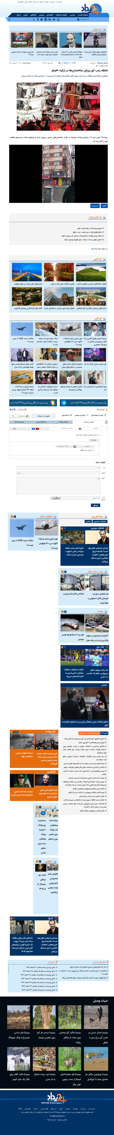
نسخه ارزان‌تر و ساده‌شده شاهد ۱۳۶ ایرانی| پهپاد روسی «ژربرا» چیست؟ (23, 389)
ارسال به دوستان (80, 415)
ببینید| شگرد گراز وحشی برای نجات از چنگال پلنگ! (70, 1038)
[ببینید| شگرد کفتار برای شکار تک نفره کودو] (18, 1059)
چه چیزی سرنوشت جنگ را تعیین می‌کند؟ (22, 53)
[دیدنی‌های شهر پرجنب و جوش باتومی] (27, 272)
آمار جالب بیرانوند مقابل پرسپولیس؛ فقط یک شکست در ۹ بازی (97, 674)
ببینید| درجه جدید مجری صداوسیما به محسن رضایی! (86, 778)
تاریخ (50, 918)
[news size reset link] (71, 63)
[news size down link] (68, 63)
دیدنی (104, 685)
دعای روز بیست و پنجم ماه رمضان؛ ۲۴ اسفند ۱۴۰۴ (38, 986)
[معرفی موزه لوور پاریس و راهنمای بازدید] (59, 296)
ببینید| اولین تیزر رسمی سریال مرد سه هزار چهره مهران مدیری (84, 763)
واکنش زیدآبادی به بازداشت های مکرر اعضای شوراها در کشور (84, 767)
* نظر (103, 478)
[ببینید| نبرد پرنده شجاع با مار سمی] (44, 1059)
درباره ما (52, 2)
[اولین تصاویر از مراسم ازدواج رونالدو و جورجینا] (70, 377)
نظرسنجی (20, 2)
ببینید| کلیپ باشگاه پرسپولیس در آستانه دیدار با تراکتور (86, 792)
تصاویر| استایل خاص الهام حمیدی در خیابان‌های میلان (71, 366)
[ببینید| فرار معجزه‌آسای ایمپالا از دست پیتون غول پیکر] (69, 1059)
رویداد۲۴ (104, 137)
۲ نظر (97, 66)
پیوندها (46, 2)
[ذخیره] (65, 63)
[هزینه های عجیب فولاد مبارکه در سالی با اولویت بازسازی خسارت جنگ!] (72, 537)
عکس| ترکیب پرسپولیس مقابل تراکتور (92, 810)
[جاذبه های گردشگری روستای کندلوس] (27, 296)
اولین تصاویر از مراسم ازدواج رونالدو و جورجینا (71, 388)
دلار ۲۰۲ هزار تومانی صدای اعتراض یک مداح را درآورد (88, 967)
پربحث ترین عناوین (85, 733)
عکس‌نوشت (50, 732)
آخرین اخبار (104, 733)
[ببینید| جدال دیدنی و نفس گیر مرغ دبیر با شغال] (96, 1017)
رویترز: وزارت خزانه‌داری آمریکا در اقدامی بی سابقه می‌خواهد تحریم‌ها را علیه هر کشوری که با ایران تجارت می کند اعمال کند (84, 783)
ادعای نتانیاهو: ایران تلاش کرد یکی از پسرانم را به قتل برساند (84, 738)
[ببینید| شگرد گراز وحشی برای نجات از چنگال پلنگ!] (69, 1017)
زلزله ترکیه (94, 249)
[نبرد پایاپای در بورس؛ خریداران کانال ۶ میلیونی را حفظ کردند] (97, 582)
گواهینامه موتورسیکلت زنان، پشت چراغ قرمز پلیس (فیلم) (95, 53)
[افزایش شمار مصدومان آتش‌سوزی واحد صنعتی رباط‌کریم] (52, 867)
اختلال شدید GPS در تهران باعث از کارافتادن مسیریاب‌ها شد (83, 800)
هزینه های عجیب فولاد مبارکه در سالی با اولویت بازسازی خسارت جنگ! (74, 552)
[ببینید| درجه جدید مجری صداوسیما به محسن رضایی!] (22, 780)
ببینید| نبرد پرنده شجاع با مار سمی (44, 1077)
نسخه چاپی (65, 415)
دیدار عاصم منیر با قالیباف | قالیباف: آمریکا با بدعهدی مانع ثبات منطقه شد (84, 758)
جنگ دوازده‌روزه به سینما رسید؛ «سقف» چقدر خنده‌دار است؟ (47, 341)
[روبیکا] (33, 402)
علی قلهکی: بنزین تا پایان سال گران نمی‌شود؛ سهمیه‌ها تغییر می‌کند (84, 977)
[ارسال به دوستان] (62, 63)
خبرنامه (35, 1109)
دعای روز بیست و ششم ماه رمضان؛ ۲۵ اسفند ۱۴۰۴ (38, 982)
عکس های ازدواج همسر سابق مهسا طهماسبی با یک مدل (22, 366)
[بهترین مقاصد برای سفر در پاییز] (59, 272)
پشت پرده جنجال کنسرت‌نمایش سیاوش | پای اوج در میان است (47, 53)
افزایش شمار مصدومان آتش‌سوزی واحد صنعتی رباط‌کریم (53, 883)
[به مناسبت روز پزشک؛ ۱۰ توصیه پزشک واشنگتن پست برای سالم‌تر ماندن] (40, 813)
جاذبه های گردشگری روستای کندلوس (28, 308)
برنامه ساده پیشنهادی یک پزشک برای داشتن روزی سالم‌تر (53, 830)
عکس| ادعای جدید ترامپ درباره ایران (91, 796)
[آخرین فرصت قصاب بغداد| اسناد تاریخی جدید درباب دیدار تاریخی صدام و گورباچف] (46, 741)
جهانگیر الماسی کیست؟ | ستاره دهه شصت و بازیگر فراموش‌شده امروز (71, 54)
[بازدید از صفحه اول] (105, 415)
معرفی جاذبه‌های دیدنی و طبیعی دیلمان (91, 283)
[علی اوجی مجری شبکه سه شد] (94, 355)
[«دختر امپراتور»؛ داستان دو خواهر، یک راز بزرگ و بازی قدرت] (46, 377)
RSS (20, 1109)
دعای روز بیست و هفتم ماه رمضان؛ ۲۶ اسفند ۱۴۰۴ (38, 978)
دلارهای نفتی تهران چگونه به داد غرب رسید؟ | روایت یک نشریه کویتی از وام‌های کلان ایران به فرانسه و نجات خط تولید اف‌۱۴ (22, 944)
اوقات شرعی (28, 2)
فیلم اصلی (98, 214)
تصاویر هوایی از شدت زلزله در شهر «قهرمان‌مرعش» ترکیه (83, 239)
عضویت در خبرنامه (43, 416)
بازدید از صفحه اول (97, 415)
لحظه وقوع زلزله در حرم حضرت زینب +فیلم (87, 232)
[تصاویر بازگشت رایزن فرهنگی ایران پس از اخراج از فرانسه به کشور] (84, 703)
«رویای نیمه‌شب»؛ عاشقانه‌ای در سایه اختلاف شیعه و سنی (47, 366)
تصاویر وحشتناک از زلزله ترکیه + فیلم (89, 228)
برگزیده (92, 63)
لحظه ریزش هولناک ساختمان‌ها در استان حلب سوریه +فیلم (82, 236)
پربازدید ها (96, 733)
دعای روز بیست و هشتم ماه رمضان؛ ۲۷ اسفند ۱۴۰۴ (38, 975)
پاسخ (14, 428)
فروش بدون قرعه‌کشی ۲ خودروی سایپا (91, 742)
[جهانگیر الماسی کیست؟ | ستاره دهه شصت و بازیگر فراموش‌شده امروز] (70, 40)
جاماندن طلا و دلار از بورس (73, 594)
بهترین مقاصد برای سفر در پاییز (62, 283)
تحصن (88, 521)
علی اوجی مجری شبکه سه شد (95, 364)
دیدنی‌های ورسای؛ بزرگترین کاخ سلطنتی (91, 308)
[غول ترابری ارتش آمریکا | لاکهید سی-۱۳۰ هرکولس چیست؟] (70, 329)
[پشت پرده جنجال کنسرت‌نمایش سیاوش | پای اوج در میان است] (46, 40)
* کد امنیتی (103, 498)
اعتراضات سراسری (100, 521)
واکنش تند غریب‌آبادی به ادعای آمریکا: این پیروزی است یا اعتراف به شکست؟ (83, 972)
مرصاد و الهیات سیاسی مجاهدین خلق (24, 755)
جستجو (68, 1109)
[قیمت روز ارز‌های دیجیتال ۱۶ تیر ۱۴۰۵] (40, 868)
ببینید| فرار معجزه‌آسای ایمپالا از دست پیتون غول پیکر (70, 1079)
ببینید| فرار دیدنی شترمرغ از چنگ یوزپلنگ (19, 1035)
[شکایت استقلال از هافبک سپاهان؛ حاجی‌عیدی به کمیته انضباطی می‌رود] (72, 657)
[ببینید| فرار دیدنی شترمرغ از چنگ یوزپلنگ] (18, 1017)
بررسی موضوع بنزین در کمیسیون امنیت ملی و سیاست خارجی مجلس (84, 773)
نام (104, 468)
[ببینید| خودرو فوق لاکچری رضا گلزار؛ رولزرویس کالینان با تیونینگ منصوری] (94, 329)
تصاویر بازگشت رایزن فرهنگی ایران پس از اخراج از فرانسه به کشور (85, 723)
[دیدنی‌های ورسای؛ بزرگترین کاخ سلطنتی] (91, 296)
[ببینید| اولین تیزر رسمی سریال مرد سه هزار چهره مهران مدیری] (46, 780)
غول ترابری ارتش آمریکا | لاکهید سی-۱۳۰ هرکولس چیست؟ (73, 341)
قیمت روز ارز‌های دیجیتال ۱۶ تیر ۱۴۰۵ (41, 882)
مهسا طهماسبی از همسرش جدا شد (95, 388)
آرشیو (41, 2)
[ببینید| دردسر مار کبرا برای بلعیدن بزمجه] (44, 1017)
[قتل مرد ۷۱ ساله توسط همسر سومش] (72, 622)
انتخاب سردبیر (97, 528)
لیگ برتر (100, 647)
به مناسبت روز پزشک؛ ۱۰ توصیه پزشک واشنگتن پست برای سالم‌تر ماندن (42, 837)
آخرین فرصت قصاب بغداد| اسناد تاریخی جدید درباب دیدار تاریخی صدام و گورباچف (47, 758)
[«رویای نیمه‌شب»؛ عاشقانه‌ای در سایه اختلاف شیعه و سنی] (46, 355)
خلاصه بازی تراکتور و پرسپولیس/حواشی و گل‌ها (88, 788)
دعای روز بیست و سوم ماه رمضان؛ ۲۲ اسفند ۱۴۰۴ (38, 990)
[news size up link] (75, 63)
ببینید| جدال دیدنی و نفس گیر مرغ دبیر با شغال (98, 1038)
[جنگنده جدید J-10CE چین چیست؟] (22, 329)
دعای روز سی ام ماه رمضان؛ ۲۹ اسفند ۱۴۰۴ (40, 967)
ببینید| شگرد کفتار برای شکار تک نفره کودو (20, 1077)
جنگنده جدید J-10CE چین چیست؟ (23, 340)
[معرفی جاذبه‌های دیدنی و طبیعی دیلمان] (91, 272)
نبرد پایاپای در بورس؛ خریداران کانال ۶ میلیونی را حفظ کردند (98, 598)
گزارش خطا (100, 409)
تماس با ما (59, 2)
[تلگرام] (84, 402)
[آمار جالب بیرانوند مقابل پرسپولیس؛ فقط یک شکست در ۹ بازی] (97, 657)
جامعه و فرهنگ (102, 63)
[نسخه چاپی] (59, 63)
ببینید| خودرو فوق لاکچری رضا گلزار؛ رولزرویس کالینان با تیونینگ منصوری (95, 341)
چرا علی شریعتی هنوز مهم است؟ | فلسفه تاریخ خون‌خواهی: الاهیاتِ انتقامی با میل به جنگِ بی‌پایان (98, 555)
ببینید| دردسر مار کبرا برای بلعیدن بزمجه (46, 1035)
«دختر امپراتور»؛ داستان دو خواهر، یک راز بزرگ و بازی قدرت (48, 389)
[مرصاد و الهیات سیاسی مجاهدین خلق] (22, 741)
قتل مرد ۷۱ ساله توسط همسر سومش (73, 637)
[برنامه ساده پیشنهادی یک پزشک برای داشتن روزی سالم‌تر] (52, 813)
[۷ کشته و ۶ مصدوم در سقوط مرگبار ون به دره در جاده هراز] (97, 623)
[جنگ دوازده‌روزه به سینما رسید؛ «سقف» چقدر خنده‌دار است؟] (46, 329)
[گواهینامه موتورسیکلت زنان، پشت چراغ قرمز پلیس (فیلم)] (94, 40)
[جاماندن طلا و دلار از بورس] (72, 582)
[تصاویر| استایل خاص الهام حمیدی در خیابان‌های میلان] (70, 355)
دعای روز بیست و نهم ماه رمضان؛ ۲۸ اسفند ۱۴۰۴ (39, 971)
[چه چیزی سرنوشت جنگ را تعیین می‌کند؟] (22, 40)
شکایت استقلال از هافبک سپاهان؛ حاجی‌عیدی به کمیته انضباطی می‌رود (73, 673)
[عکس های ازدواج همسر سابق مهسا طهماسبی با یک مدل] (22, 355)
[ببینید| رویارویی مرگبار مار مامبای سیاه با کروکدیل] (96, 1059)
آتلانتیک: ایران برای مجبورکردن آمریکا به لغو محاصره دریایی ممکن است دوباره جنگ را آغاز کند (84, 805)
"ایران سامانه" (51, 1119)
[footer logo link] (54, 1099)
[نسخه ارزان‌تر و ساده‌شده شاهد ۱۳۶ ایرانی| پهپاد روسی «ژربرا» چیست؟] (22, 377)
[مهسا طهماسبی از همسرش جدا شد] (94, 377)
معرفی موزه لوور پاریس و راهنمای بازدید (59, 308)
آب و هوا (36, 2)
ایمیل (103, 473)
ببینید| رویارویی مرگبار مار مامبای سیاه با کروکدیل (96, 1077)
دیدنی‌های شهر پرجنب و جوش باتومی (28, 283)
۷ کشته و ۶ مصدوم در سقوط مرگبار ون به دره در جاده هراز (97, 638)
